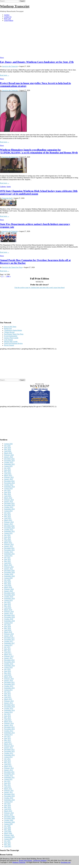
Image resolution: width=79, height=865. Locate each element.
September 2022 (9, 531)
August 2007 (8, 839)
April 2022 (7, 541)
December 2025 (9, 459)
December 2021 (9, 548)
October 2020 (8, 574)
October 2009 (8, 820)
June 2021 (7, 559)
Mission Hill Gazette (10, 341)
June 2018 (7, 626)
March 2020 (8, 587)
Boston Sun (8, 328)
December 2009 (9, 816)
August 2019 (8, 600)
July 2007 (7, 841)
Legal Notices (8, 20)
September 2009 (9, 822)
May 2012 (7, 762)
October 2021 (8, 552)
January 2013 (8, 747)
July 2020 (7, 580)
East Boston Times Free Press (13, 334)
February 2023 (9, 522)
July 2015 (7, 692)
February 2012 (9, 768)
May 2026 (7, 449)
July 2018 (7, 624)
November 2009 (9, 818)
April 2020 (7, 585)
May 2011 (7, 785)
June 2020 (7, 582)
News (2, 57)
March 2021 (8, 565)
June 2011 (7, 783)
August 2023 (8, 511)
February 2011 (9, 790)
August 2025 (8, 466)
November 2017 (9, 639)
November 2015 (9, 684)
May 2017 (7, 651)
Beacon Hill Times (10, 326)
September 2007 (9, 837)
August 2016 (8, 667)
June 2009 (7, 828)
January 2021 (8, 569)
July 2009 (7, 826)
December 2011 (9, 772)
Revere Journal (9, 345)
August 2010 (8, 802)
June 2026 (7, 447)
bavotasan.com (65, 862)
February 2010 (9, 813)
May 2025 (7, 472)
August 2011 (8, 779)
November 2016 (9, 662)
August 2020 (8, 578)
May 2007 (7, 844)
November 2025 (9, 460)
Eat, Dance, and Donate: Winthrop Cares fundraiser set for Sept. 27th (37, 62)
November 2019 (9, 595)
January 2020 (8, 591)
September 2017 (9, 643)
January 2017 (8, 658)
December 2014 (9, 705)
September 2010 (9, 800)
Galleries (3, 186)
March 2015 (8, 699)
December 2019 (9, 593)
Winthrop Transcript (14, 6)
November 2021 (9, 550)
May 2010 (7, 807)
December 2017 (9, 637)
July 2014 (7, 714)
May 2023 (7, 516)
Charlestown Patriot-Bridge (13, 330)
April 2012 (7, 764)
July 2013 (7, 736)
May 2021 (7, 561)
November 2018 (9, 617)
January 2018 (8, 636)
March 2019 (8, 610)
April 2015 (7, 697)
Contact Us (7, 17)
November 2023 (9, 505)
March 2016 (8, 677)
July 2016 (7, 669)
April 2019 (7, 608)
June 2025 (7, 470)
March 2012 (8, 766)
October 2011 (8, 775)
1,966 (7, 276)
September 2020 (9, 576)
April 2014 (7, 720)
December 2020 (9, 570)
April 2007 (7, 846)
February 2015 (9, 701)
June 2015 (7, 693)
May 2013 (7, 740)
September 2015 (9, 688)
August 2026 (8, 444)
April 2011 (7, 787)
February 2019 (9, 611)
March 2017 (8, 654)
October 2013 (8, 731)
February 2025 (9, 477)
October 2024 (8, 485)
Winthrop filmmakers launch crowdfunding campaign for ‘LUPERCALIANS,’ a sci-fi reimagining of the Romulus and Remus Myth (39, 151)
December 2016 (9, 660)
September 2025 (9, 464)
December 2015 (9, 682)
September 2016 (9, 665)
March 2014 (8, 721)
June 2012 (7, 761)
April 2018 (7, 630)
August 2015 (8, 690)
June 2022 (7, 537)
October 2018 (8, 619)
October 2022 (8, 529)
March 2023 (8, 520)
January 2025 (8, 479)
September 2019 (9, 598)
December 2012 (9, 749)
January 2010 (8, 815)
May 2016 (7, 673)
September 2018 (9, 621)
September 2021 (9, 554)
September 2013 (9, 733)
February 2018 (9, 634)
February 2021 (9, 567)
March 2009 (8, 833)
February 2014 (9, 723)
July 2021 (7, 557)
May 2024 (7, 494)
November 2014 (9, 706)
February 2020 (9, 589)
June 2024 (7, 492)
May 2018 (7, 628)
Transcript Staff (7, 198)
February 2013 (9, 746)
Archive (6, 15)
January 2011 (8, 792)
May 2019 (7, 606)
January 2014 (8, 725)
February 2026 (9, 455)
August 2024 (8, 488)
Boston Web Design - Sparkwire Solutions (32, 860)
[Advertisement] (39, 40)
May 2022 (7, 539)
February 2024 (9, 500)
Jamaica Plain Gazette (11, 338)
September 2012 (9, 755)
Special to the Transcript (10, 66)
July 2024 (7, 490)
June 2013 (7, 738)
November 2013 (9, 729)
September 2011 (9, 777)
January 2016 (8, 680)
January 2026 (8, 457)
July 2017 (7, 647)
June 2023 (7, 514)
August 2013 (8, 734)
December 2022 (9, 526)
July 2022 (7, 535)
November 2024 (9, 483)
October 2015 (8, 686)
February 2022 (9, 544)
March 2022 (8, 542)
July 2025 (7, 468)
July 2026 (7, 445)
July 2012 (7, 759)
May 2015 (7, 695)
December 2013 (9, 727)
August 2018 (8, 623)
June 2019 (7, 604)
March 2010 (8, 811)
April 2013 (7, 742)
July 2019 (7, 602)
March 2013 (8, 744)
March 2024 (8, 498)
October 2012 (8, 753)
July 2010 (7, 803)
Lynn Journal (8, 340)
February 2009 (9, 835)
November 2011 (9, 774)
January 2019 (8, 613)
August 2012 (8, 757)
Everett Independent (10, 336)
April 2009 (7, 831)
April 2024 (7, 496)
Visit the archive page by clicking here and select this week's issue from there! (39, 287)
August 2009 (8, 824)
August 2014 (8, 712)
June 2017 (7, 649)
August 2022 (8, 533)
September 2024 (9, 486)
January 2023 (8, 524)
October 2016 (8, 664)
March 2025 (8, 475)
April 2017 (7, 652)
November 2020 (9, 572)
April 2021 (7, 563)
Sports (9, 186)
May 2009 (7, 830)
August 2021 (8, 555)
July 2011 (7, 781)
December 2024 (9, 481)
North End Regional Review (13, 343)
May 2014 (7, 718)
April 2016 (7, 675)
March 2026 (8, 453)
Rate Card (7, 18)
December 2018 (9, 615)
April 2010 (7, 809)
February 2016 (9, 679)
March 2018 (8, 632)
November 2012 (9, 751)
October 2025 (8, 462)
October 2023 (8, 507)
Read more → (4, 75)
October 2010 (8, 798)
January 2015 (8, 703)
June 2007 (7, 843)
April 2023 (7, 518)
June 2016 (7, 671)
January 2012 (8, 770)
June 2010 (7, 805)
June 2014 (7, 716)
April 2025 (7, 473)
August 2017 (8, 645)
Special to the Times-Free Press (12, 267)
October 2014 (8, 708)
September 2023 (9, 509)
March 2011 (8, 788)
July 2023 (7, 513)
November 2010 (9, 796)
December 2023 (9, 503)
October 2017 (8, 641)
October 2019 (8, 596)
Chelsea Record (9, 332)
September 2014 (9, 710)
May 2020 (7, 583)
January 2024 (8, 501)
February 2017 (9, 656)
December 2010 (9, 794)
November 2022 (9, 528)
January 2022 (8, 546)
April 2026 (7, 451)
